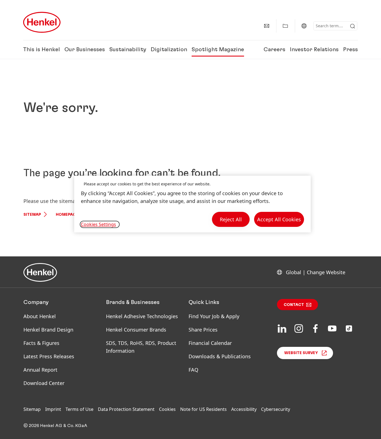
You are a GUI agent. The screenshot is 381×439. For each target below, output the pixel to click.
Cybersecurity (275, 409)
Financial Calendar (210, 343)
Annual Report (40, 369)
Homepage (67, 215)
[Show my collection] (285, 26)
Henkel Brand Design (48, 329)
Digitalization (169, 49)
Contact (294, 305)
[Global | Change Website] (304, 26)
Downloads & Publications (220, 356)
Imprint (53, 409)
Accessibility (244, 409)
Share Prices (203, 329)
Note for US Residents (203, 409)
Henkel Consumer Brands (136, 329)
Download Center (43, 383)
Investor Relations (314, 49)
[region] (192, 204)
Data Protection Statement (126, 409)
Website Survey (301, 353)
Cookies (167, 409)
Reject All (231, 219)
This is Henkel (41, 49)
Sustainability (127, 49)
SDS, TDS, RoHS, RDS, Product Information (141, 347)
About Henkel (39, 316)
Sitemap (32, 215)
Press (350, 49)
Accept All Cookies (279, 219)
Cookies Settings (98, 224)
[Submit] (352, 26)
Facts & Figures (41, 343)
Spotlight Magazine (218, 49)
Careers (274, 49)
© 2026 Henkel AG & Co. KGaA (55, 425)
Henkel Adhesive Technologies (142, 316)
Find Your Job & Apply (214, 316)
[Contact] (266, 26)
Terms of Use (79, 409)
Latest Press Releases (48, 356)
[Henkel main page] (42, 22)
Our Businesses (84, 49)
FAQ (193, 369)
